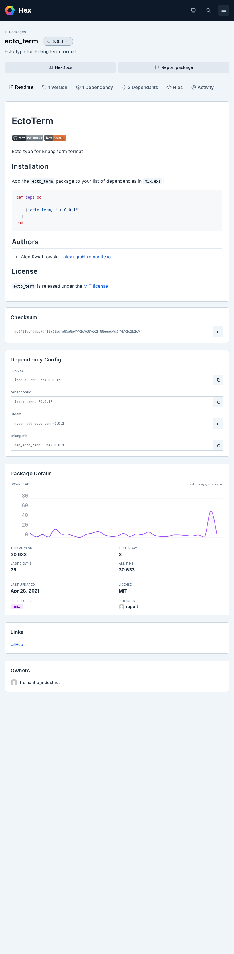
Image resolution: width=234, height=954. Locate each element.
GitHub (17, 644)
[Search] (208, 10)
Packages (17, 32)
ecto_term (21, 41)
